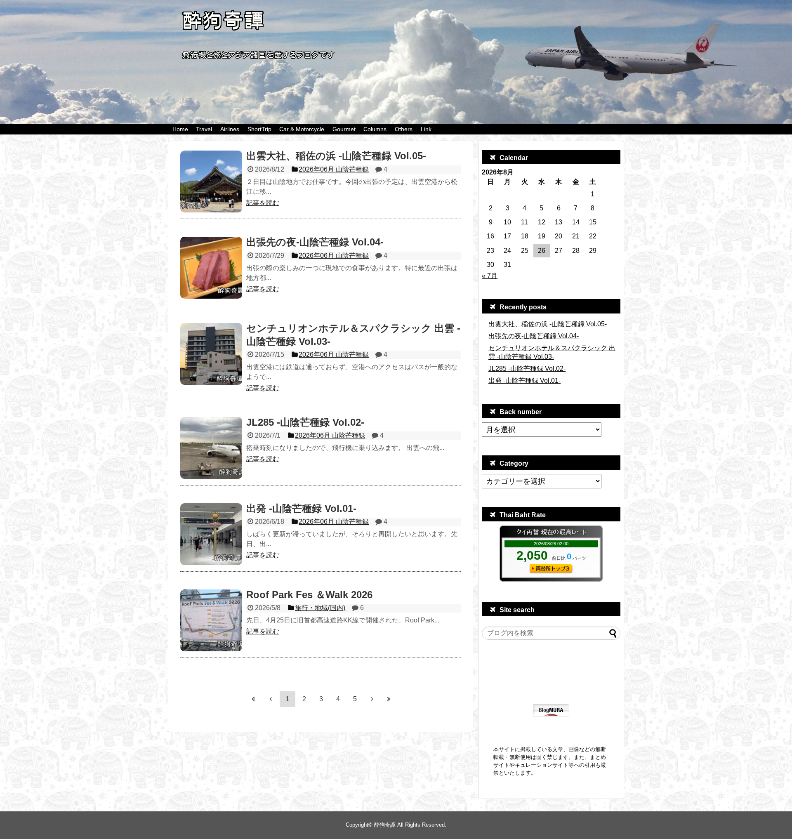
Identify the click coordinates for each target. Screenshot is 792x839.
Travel (204, 129)
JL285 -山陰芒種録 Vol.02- (527, 368)
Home (180, 129)
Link (426, 129)
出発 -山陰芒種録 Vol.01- (524, 380)
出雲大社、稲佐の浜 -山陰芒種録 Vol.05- (547, 324)
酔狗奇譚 (385, 825)
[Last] (389, 699)
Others (403, 129)
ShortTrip (259, 129)
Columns (375, 129)
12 (541, 222)
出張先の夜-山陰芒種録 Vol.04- (533, 335)
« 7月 (489, 275)
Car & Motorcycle (301, 129)
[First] (254, 699)
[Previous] (270, 699)
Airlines (229, 129)
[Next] (372, 699)
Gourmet (344, 129)
